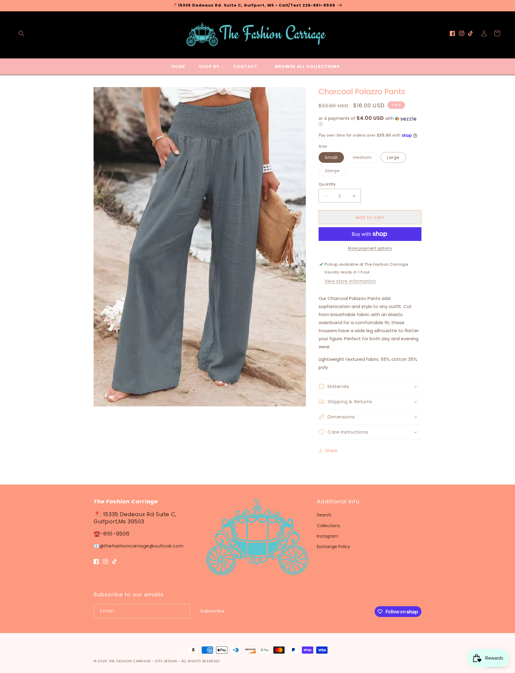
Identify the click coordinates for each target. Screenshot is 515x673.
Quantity (327, 184)
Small (331, 157)
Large (393, 157)
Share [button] (331, 451)
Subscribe (212, 611)
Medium (365, 158)
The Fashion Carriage (129, 661)
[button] (21, 33)
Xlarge (335, 172)
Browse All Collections (307, 66)
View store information (350, 281)
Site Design (166, 661)
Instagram (327, 536)
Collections (328, 526)
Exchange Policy (333, 547)
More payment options (370, 248)
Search (324, 515)
